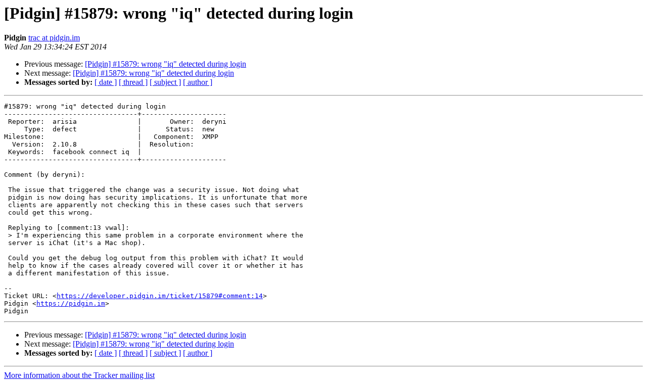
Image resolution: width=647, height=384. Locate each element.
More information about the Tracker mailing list (79, 375)
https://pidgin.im (70, 303)
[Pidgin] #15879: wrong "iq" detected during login (165, 64)
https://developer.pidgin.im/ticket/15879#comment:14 (160, 296)
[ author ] (197, 82)
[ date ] (106, 82)
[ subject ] (165, 82)
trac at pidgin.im (54, 37)
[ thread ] (133, 82)
